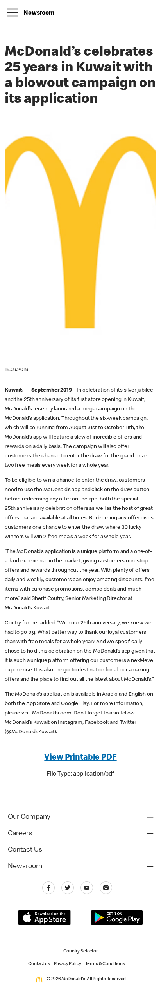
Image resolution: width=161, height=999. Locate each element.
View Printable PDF (80, 758)
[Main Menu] (12, 12)
